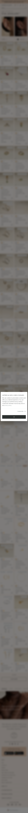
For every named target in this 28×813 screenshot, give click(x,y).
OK (14, 417)
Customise (20, 411)
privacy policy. (8, 405)
